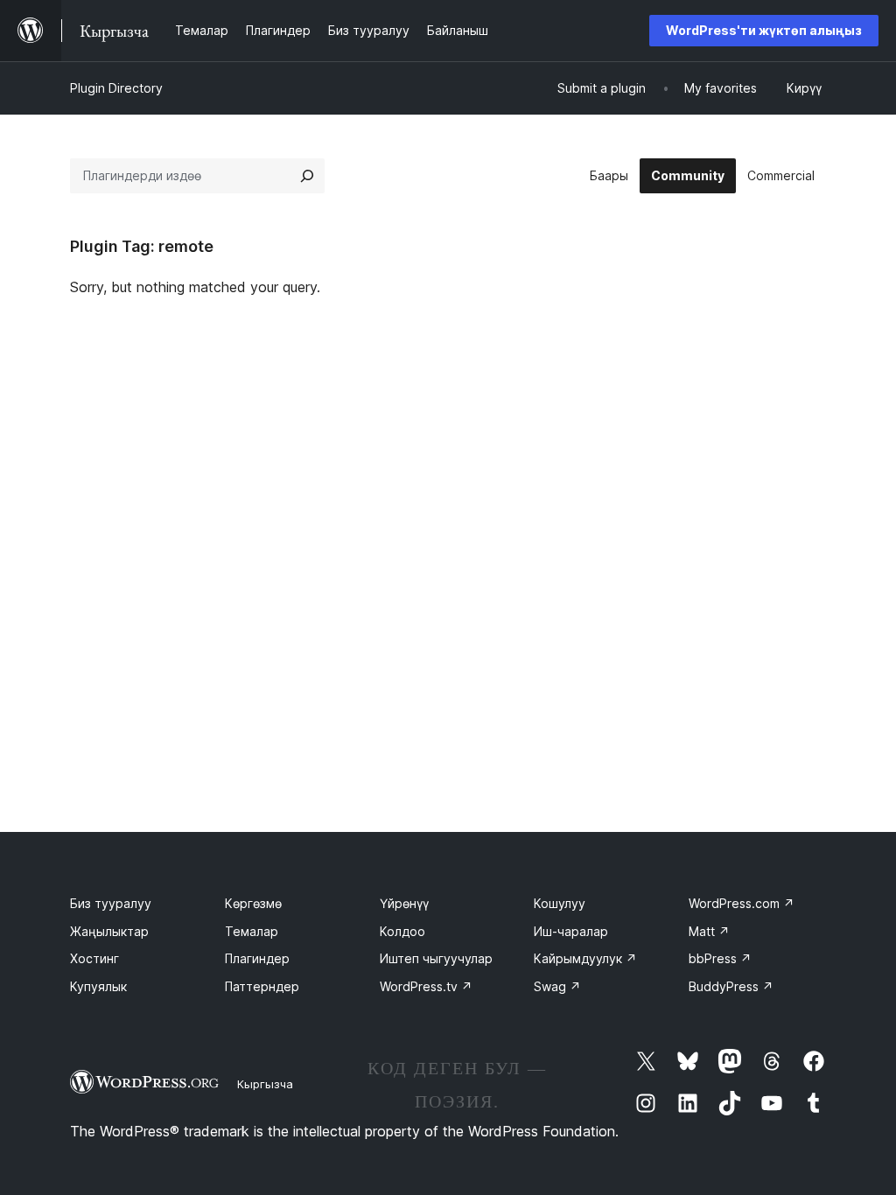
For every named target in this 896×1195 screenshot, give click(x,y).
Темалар (251, 931)
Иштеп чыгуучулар (436, 958)
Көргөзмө (253, 903)
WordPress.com (741, 903)
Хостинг (94, 958)
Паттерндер (262, 986)
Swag (557, 986)
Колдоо (402, 931)
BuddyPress (731, 986)
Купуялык (98, 986)
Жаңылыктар (109, 931)
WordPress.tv (426, 986)
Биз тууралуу (110, 903)
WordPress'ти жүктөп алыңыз (764, 30)
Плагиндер (257, 958)
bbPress (720, 958)
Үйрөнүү (404, 903)
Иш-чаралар (571, 931)
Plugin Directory (116, 87)
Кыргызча (265, 1084)
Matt (709, 931)
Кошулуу (559, 903)
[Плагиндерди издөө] (307, 175)
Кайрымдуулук (585, 958)
